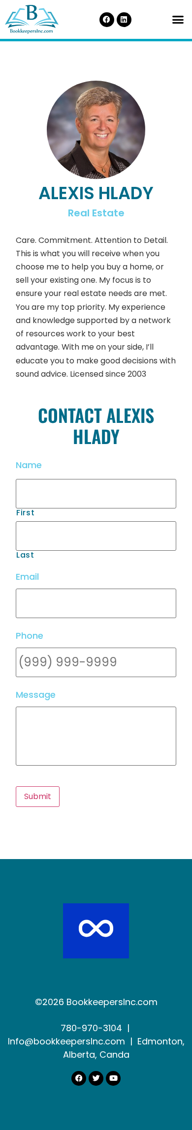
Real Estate (96, 213)
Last (25, 555)
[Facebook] (106, 19)
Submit (37, 796)
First (25, 513)
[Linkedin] (124, 19)
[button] (178, 19)
